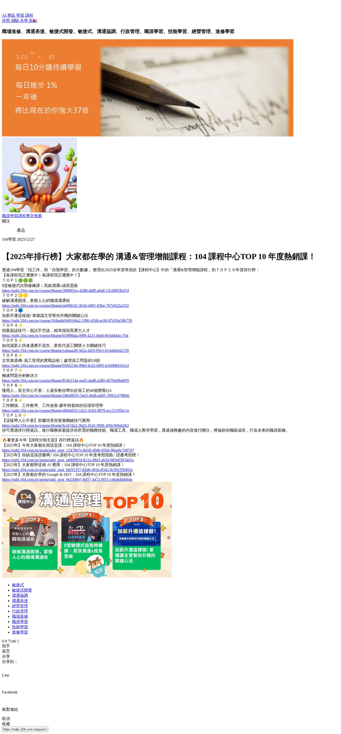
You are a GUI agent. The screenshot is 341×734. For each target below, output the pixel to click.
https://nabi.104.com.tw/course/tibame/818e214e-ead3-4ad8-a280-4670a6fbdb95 (65, 380)
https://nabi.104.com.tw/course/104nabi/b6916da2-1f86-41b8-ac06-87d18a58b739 (67, 320)
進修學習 (20, 632)
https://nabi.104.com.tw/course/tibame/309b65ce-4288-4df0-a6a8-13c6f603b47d (65, 290)
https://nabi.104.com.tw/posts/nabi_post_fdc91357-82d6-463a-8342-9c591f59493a (67, 470)
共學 (24, 20)
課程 (29, 15)
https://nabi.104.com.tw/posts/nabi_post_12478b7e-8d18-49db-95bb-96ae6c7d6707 (68, 450)
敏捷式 (18, 585)
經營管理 (20, 606)
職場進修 (20, 616)
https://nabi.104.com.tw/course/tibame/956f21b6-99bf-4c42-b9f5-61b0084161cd (65, 365)
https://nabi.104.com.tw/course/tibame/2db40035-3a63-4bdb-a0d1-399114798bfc (66, 395)
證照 (6, 20)
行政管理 (20, 611)
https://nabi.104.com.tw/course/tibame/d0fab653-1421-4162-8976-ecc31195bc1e (65, 410)
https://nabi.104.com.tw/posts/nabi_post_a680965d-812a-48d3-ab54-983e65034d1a (68, 460)
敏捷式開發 (22, 590)
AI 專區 (9, 15)
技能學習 (20, 627)
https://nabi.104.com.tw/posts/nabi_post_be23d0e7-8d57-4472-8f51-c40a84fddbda (67, 479)
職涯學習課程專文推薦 (22, 216)
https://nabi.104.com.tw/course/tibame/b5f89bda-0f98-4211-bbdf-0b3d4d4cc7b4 (65, 335)
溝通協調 (20, 595)
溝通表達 (20, 601)
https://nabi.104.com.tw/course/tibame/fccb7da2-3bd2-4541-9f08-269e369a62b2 (65, 425)
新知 (33, 20)
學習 (20, 15)
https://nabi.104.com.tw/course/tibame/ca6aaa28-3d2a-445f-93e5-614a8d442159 (65, 350)
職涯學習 (20, 622)
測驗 (15, 20)
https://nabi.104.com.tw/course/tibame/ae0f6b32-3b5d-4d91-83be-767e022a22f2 (65, 305)
